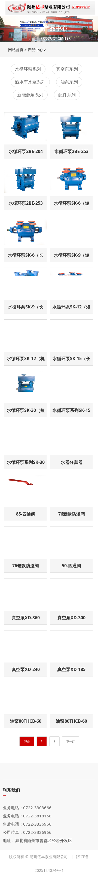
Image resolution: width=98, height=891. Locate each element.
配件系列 (67, 95)
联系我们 (11, 790)
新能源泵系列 (30, 95)
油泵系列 (69, 82)
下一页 (70, 741)
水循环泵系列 (28, 69)
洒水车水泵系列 (30, 82)
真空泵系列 (67, 69)
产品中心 (35, 49)
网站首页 (15, 49)
